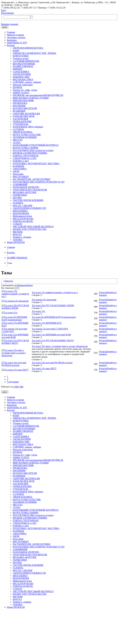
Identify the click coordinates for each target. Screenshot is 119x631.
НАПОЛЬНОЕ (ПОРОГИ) (26, 187)
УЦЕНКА (18, 239)
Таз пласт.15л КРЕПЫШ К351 (47, 323)
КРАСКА (17, 234)
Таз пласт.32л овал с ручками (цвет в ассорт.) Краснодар (60, 346)
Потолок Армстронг (23, 84)
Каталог (11, 45)
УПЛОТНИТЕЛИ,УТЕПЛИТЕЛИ (30, 189)
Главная (11, 32)
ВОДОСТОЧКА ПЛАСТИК (27, 134)
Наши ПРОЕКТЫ (16, 242)
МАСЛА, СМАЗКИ (22, 205)
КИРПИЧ (17, 69)
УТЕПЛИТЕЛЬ (20, 124)
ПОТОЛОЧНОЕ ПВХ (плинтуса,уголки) (33, 150)
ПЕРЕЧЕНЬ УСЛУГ (17, 42)
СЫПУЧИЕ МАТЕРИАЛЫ (26, 113)
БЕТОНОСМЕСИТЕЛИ (25, 108)
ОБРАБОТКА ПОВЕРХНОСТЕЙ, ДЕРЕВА (34, 53)
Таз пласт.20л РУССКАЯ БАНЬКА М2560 (53, 305)
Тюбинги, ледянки (22, 237)
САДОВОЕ (18, 129)
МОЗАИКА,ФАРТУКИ (24, 192)
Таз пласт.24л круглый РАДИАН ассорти (52, 362)
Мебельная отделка (22, 216)
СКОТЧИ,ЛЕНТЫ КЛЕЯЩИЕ (28, 200)
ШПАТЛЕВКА (20, 211)
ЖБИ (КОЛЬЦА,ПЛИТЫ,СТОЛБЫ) (31, 98)
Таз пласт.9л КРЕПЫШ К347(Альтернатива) (54, 317)
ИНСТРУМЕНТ (21, 176)
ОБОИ (16, 171)
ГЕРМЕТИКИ (20, 195)
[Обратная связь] (59, 620)
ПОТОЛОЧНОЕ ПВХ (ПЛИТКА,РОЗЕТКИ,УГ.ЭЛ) (38, 182)
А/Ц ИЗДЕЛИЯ (20, 119)
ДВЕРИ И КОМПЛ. (23, 132)
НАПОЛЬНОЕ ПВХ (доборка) (28, 126)
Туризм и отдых (21, 58)
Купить (102, 292)
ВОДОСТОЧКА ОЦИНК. (26, 147)
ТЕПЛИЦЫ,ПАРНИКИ (25, 137)
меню (4, 27)
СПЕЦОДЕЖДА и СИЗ (24, 158)
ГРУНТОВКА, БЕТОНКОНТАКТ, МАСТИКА (36, 163)
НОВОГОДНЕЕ (21, 56)
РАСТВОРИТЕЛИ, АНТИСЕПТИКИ (31, 179)
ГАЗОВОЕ (18, 203)
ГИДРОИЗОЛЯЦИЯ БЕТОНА (28, 48)
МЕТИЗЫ (18, 232)
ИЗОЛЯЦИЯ (19, 105)
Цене (30, 285)
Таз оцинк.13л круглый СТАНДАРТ (50, 329)
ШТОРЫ (17, 197)
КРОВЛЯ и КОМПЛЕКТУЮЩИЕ (30, 153)
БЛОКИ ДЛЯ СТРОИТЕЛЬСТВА (30, 229)
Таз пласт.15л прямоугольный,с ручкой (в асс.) (55, 292)
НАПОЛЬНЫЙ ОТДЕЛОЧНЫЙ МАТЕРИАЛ (35, 145)
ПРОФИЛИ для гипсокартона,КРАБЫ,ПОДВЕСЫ (38, 95)
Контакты (12, 40)
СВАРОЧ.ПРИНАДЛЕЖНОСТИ (29, 208)
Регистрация (7, 13)
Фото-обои (18, 174)
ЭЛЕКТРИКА (20, 168)
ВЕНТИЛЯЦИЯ (21, 213)
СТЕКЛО (17, 224)
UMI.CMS (18, 386)
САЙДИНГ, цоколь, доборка (27, 82)
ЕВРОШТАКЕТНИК (23, 100)
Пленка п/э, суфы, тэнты (25, 90)
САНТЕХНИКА (21, 71)
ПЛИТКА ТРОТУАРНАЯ (25, 155)
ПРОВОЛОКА (20, 103)
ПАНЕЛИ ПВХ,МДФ (24, 116)
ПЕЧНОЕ (17, 87)
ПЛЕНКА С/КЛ (21, 161)
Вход (3, 10)
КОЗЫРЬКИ (19, 111)
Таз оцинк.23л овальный (44, 299)
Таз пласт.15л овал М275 (44, 368)
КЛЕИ (16, 50)
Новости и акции (15, 35)
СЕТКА (17, 142)
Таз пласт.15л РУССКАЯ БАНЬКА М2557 (53, 340)
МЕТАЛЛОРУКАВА (23, 218)
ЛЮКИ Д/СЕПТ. (21, 92)
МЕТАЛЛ (17, 140)
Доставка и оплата (16, 37)
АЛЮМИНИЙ (20, 184)
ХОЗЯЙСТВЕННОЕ (23, 66)
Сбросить (8, 281)
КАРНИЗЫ (18, 166)
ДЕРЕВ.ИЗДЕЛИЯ (22, 121)
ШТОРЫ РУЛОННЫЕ (24, 63)
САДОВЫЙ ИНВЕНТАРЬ (26, 61)
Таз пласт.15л (38, 311)
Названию (23, 285)
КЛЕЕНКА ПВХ (21, 77)
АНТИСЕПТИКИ (22, 74)
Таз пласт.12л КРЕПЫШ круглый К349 (51, 334)
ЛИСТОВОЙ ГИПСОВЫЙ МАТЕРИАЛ (33, 226)
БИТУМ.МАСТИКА (23, 79)
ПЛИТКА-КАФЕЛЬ (23, 221)
